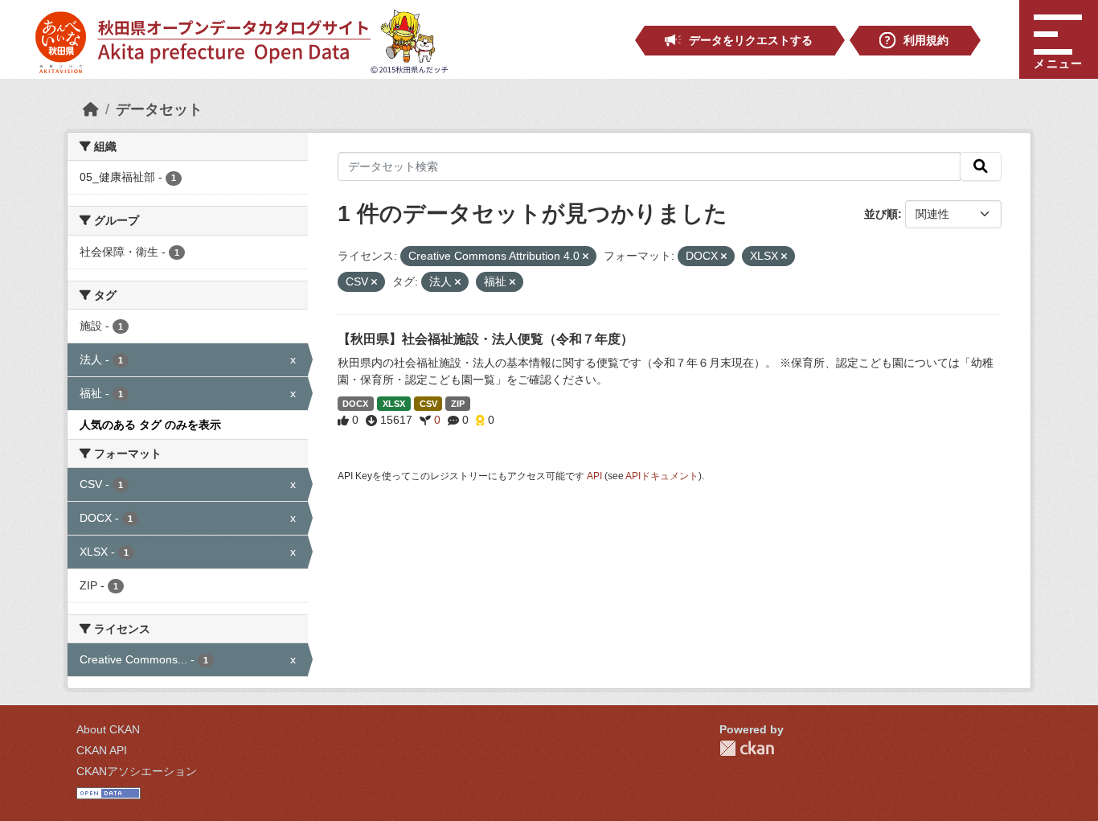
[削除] (585, 256)
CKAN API (101, 750)
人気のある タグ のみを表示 (150, 424)
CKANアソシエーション (136, 771)
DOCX (355, 403)
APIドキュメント (662, 476)
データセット (159, 109)
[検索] (981, 166)
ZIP (458, 403)
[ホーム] (91, 109)
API (594, 476)
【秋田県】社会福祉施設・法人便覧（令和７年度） (485, 339)
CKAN (746, 748)
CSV (428, 403)
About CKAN (108, 729)
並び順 (881, 213)
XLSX (394, 403)
